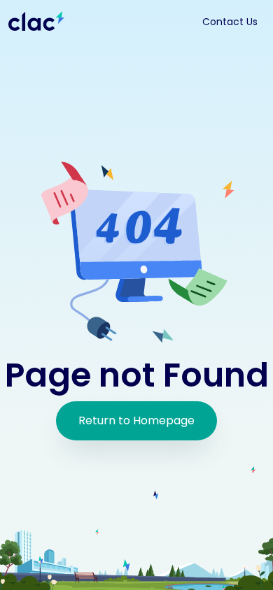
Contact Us (230, 22)
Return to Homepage (136, 420)
